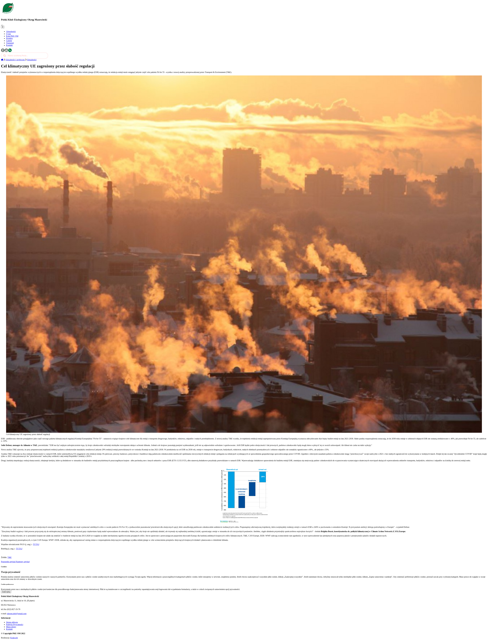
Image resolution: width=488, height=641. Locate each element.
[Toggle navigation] (2, 25)
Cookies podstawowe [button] (7, 584)
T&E (9, 557)
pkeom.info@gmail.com (16, 613)
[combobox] (24, 56)
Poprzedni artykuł (8, 562)
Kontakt (9, 629)
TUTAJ (36, 544)
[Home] (2, 60)
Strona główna (12, 622)
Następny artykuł (22, 562)
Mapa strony (11, 627)
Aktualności (31, 60)
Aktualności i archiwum (15, 60)
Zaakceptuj (6, 592)
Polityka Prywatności (14, 624)
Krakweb (14, 638)
